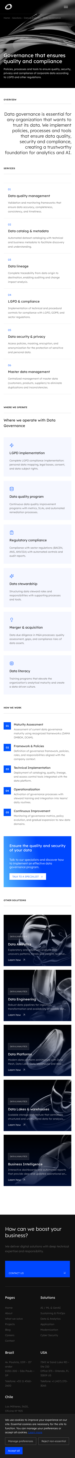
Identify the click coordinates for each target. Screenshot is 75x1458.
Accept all (14, 1450)
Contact (10, 1340)
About (8, 1313)
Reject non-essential (54, 1441)
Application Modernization (49, 1327)
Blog (8, 1329)
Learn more (35, 1432)
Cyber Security (49, 1335)
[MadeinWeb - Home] (20, 7)
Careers (9, 1335)
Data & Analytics (50, 1318)
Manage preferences (20, 1441)
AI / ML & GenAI (50, 1307)
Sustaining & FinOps (52, 1313)
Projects (10, 1324)
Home (9, 1307)
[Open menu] (66, 7)
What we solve (14, 1318)
